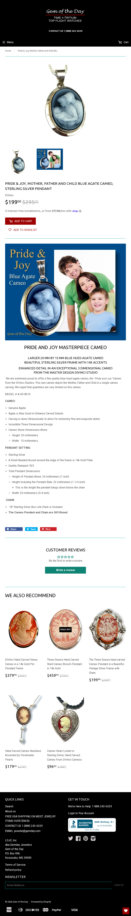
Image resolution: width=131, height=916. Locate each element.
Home (8, 50)
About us (10, 811)
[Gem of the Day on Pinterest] (85, 839)
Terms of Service (15, 864)
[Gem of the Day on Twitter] (70, 839)
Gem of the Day (20, 901)
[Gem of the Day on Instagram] (93, 839)
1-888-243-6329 (102, 806)
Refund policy (13, 869)
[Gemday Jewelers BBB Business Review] (92, 830)
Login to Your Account (81, 813)
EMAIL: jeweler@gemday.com (22, 831)
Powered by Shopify (41, 901)
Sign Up (119, 885)
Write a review (65, 570)
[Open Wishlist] (125, 910)
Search (9, 806)
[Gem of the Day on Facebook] (78, 839)
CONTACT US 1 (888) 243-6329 (24, 825)
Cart (125, 42)
